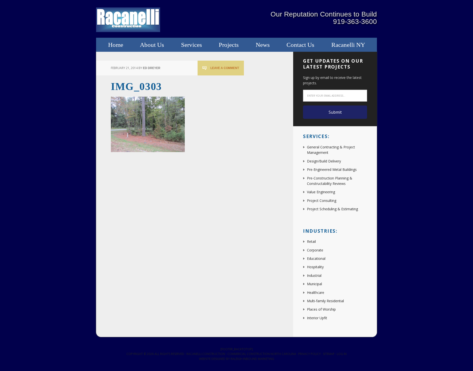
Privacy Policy (309, 354)
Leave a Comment (224, 68)
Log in (342, 354)
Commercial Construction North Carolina (261, 354)
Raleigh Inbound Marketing (252, 359)
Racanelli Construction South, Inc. (128, 19)
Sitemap (329, 354)
